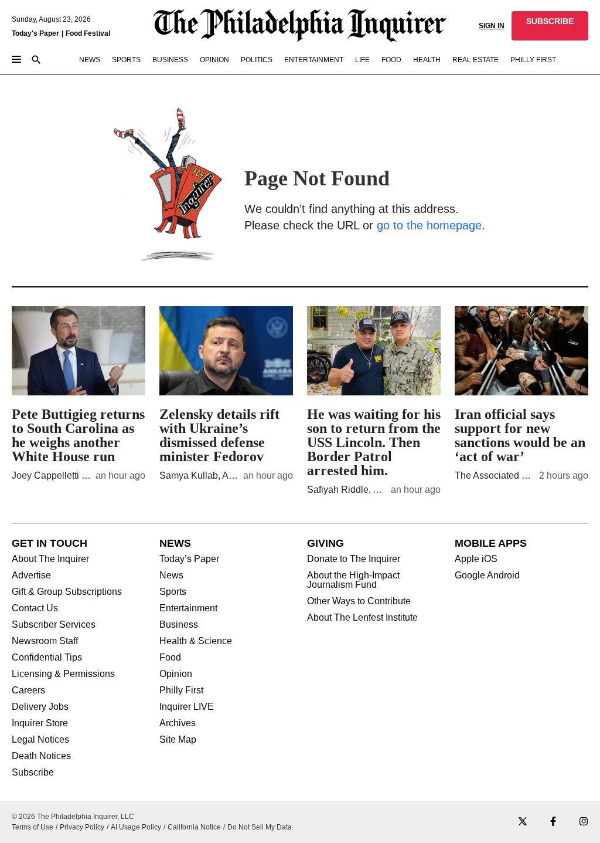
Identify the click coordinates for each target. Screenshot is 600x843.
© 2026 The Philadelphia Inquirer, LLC (73, 816)
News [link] (89, 60)
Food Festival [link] (88, 33)
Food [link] (391, 60)
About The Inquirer (50, 559)
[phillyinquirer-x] (522, 822)
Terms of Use (32, 827)
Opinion (175, 674)
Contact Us (35, 608)
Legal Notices (40, 739)
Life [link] (362, 60)
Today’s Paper (189, 559)
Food (170, 657)
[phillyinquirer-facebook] (553, 822)
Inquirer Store (40, 723)
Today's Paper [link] (35, 33)
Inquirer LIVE (186, 707)
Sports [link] (126, 60)
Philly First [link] (533, 60)
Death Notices (41, 756)
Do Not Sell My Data (259, 827)
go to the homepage (429, 225)
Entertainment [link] (313, 60)
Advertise (31, 575)
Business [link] (170, 60)
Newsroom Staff (45, 641)
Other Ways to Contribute (359, 601)
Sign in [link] (491, 26)
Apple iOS (476, 559)
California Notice (194, 827)
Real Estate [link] (475, 60)
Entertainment (188, 608)
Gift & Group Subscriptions (67, 592)
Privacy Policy (82, 827)
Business (178, 624)
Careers (28, 690)
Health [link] (427, 60)
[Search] (36, 60)
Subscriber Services (54, 624)
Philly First (181, 690)
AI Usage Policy (136, 827)
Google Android (487, 575)
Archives (177, 723)
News (171, 575)
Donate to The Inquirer (353, 559)
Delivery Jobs (40, 707)
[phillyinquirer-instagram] (583, 822)
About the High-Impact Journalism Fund (353, 580)
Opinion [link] (214, 60)
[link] (550, 25)
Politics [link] (256, 60)
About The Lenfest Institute (362, 617)
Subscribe (33, 772)
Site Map (177, 739)
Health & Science (195, 641)
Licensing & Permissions (63, 674)
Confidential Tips (47, 657)
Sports (172, 592)
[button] (550, 25)
